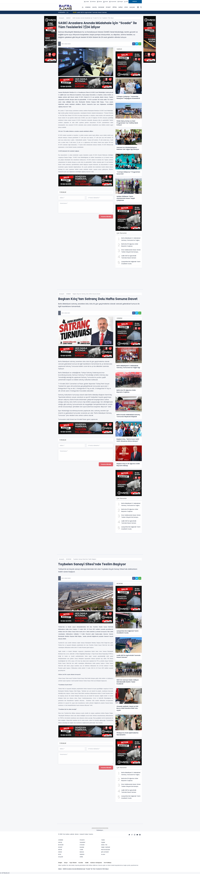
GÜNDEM (87, 7)
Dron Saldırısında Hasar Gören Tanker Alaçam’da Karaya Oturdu (95, 12)
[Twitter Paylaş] (136, 43)
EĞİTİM (115, 7)
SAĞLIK (120, 7)
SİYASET (108, 7)
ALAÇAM (132, 7)
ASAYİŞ (94, 7)
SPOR (126, 7)
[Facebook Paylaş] (133, 43)
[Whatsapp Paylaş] (139, 43)
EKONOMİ (101, 7)
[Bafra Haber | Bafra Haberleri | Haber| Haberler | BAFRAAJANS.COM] (66, 7)
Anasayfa (61, 18)
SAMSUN (68, 18)
